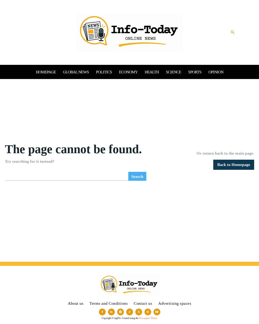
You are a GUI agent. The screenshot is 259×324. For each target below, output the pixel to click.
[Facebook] (102, 311)
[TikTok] (129, 311)
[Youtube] (156, 311)
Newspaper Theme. (148, 318)
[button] (233, 32)
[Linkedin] (111, 311)
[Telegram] (120, 311)
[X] (138, 311)
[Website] (147, 311)
